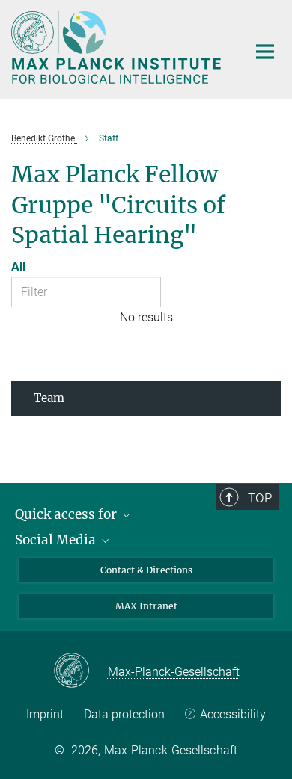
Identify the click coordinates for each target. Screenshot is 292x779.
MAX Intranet (146, 606)
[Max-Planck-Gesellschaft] (80, 671)
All (18, 266)
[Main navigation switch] (265, 52)
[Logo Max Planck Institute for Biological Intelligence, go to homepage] (118, 47)
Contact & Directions (146, 570)
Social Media (57, 539)
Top (260, 497)
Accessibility (233, 714)
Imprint (45, 714)
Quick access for (67, 514)
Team (49, 398)
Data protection (124, 714)
